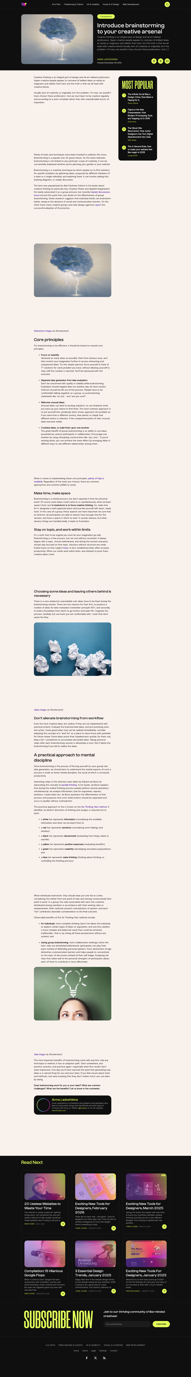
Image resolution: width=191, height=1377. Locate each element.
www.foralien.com (59, 1110)
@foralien (83, 1108)
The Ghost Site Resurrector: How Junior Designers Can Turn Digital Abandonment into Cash (140, 132)
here (65, 548)
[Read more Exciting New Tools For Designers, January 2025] (164, 1291)
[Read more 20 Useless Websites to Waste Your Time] (63, 1224)
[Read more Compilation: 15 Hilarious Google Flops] (63, 1293)
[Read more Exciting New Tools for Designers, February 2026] (113, 1228)
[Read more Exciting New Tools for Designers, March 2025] (164, 1226)
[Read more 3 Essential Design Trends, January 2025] (113, 1291)
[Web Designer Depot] (24, 4)
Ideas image (40, 709)
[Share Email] (167, 61)
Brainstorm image (42, 331)
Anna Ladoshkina (65, 1100)
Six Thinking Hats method (94, 806)
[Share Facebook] (154, 61)
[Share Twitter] (160, 61)
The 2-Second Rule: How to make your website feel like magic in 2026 (140, 149)
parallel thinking (69, 785)
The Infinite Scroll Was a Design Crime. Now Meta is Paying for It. (140, 97)
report (98, 204)
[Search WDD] (167, 4)
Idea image (39, 1054)
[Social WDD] (87, 1358)
